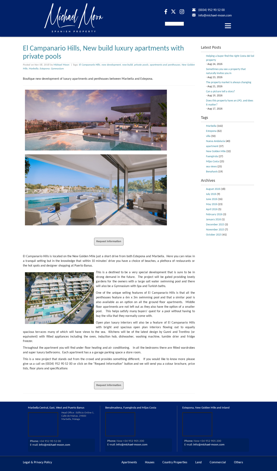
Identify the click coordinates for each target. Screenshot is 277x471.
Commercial (218, 462)
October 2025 (214, 234)
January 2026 (213, 219)
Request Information (108, 241)
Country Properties (174, 462)
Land (198, 462)
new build (127, 64)
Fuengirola (212, 156)
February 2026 (214, 214)
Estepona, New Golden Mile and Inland (206, 407)
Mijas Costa (212, 161)
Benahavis (212, 171)
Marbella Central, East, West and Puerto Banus (56, 407)
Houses (149, 462)
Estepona (211, 131)
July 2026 (211, 194)
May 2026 (211, 204)
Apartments (129, 462)
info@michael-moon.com (54, 444)
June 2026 (211, 199)
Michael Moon (61, 64)
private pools (141, 64)
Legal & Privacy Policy (37, 462)
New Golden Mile (216, 151)
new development (111, 64)
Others (238, 462)
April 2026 (212, 209)
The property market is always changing (228, 82)
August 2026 (213, 189)
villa (208, 136)
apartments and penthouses (165, 64)
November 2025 (215, 229)
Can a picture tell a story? (220, 91)
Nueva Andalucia (215, 141)
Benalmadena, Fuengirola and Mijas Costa (130, 407)
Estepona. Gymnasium (52, 68)
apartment (212, 146)
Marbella (34, 68)
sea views (211, 166)
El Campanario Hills (89, 64)
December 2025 (215, 224)
